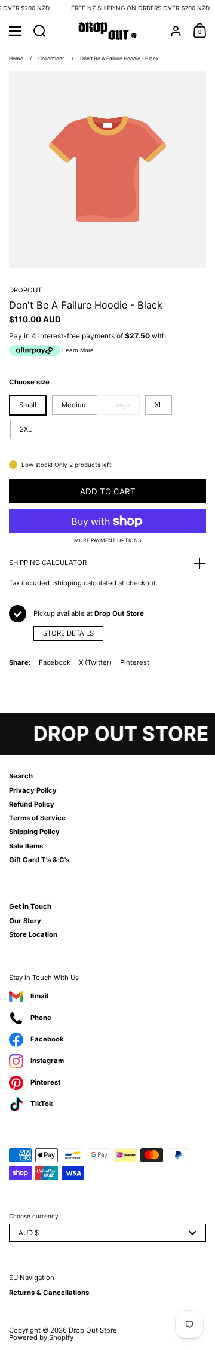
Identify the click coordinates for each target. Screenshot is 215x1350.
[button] (39, 31)
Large (121, 405)
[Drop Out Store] (108, 31)
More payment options (108, 540)
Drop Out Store (93, 1330)
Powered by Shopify (41, 1337)
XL (158, 405)
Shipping (67, 583)
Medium (75, 405)
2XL (26, 429)
